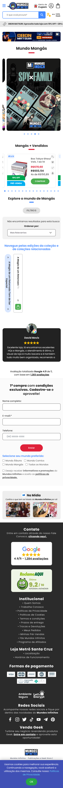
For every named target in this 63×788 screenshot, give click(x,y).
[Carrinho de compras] (58, 5)
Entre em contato (25, 734)
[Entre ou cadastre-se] (51, 5)
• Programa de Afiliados (31, 642)
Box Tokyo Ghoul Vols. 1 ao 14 (41, 160)
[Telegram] (45, 719)
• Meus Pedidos (31, 630)
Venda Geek (31, 727)
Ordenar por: (31, 226)
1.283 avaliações (40, 374)
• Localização (31, 653)
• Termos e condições (31, 618)
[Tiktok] (31, 719)
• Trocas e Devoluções (31, 626)
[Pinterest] (52, 719)
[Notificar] (53, 173)
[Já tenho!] (53, 168)
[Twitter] (24, 719)
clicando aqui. (37, 536)
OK (31, 782)
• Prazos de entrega (31, 622)
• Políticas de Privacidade (31, 610)
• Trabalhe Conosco (31, 607)
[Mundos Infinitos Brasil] (18, 5)
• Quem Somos (31, 603)
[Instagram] (17, 719)
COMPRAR (40, 181)
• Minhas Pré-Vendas (31, 634)
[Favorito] (53, 162)
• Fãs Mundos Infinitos (31, 638)
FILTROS (31, 210)
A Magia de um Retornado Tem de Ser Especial (8, 283)
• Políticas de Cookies (31, 614)
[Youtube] (38, 719)
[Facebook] (10, 719)
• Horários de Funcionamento (31, 657)
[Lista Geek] (53, 157)
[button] (24, 134)
